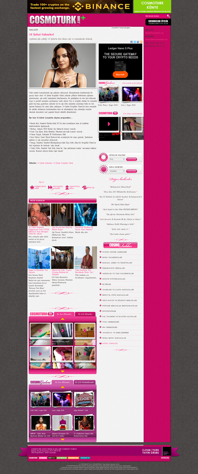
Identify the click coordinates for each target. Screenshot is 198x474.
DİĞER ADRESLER (110, 343)
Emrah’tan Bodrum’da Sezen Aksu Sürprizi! (84, 228)
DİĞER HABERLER (37, 200)
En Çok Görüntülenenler (84, 382)
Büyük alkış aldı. (81, 232)
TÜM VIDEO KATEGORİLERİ (132, 114)
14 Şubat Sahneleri (44, 163)
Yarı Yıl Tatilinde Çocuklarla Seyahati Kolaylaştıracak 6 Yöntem (121, 198)
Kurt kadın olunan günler (120, 234)
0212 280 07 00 (55, 451)
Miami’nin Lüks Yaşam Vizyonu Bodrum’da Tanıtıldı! (61, 272)
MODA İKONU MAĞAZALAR (114, 338)
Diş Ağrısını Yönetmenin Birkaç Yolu (120, 214)
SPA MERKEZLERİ (109, 327)
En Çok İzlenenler (85, 314)
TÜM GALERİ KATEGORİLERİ (132, 83)
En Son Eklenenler (64, 314)
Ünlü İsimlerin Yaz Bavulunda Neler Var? (84, 271)
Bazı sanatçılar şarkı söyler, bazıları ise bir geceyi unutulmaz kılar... (38, 239)
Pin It (41, 182)
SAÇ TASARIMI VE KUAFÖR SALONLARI (119, 316)
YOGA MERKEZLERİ (110, 322)
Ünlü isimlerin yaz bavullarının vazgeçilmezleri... (86, 276)
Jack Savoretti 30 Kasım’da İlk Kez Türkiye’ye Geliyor (120, 219)
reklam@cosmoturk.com (154, 32)
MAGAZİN (33, 29)
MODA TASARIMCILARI (112, 257)
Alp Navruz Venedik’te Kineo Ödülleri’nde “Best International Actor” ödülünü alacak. (63, 236)
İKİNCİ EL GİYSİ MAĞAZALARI (115, 295)
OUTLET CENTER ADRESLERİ (114, 252)
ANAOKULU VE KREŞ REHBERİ (115, 332)
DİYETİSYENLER (109, 311)
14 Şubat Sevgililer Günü (63, 163)
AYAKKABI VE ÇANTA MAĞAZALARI (118, 289)
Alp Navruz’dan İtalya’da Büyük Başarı (62, 228)
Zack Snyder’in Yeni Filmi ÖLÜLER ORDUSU (120, 209)
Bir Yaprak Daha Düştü (120, 204)
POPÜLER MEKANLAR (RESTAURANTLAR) (120, 305)
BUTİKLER (106, 284)
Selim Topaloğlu (50, 452)
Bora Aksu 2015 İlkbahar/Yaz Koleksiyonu (120, 191)
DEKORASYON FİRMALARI (113, 268)
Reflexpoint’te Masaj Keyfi (120, 187)
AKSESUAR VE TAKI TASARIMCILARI (118, 273)
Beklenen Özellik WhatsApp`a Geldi (120, 224)
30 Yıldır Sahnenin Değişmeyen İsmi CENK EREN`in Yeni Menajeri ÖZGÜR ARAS (39, 230)
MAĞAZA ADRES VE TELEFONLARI (117, 262)
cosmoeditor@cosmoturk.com (156, 39)
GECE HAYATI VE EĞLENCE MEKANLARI (119, 300)
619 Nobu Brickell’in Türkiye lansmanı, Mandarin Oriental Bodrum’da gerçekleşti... (62, 281)
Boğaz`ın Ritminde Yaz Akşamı (38, 271)
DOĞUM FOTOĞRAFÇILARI (113, 279)
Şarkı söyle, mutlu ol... (120, 229)
